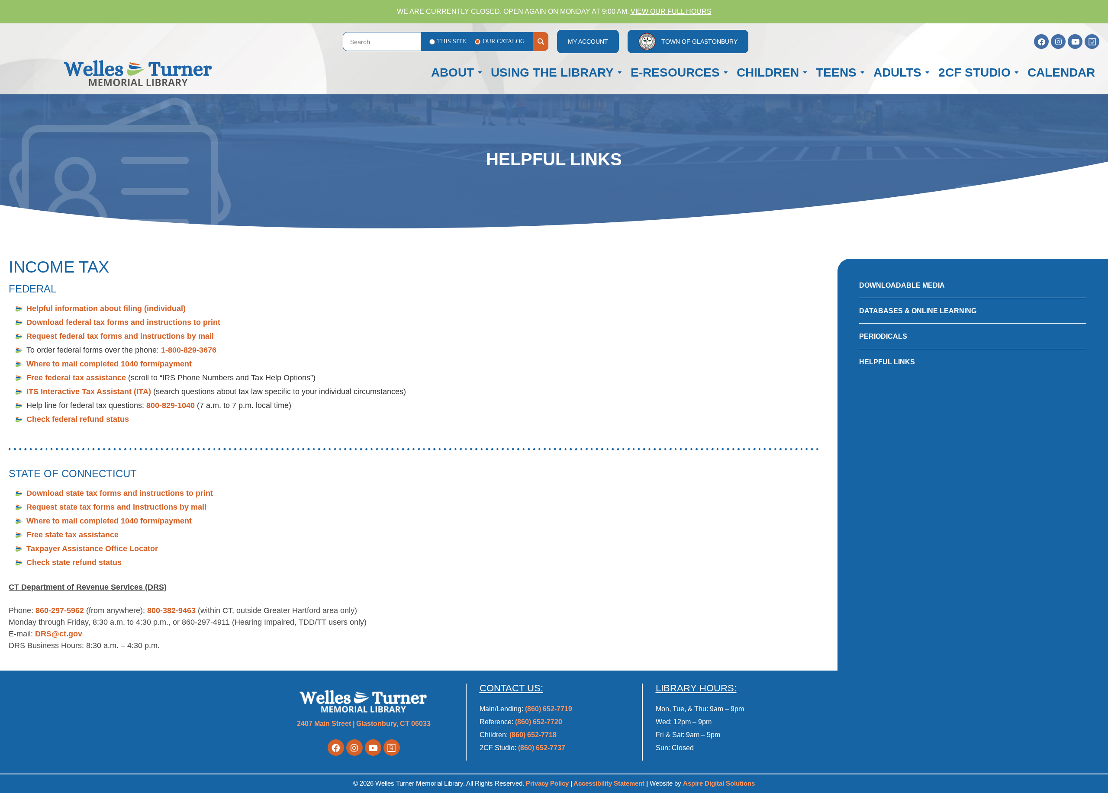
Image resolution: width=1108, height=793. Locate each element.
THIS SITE (451, 42)
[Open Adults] (927, 73)
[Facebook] (1041, 41)
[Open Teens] (862, 73)
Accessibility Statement (608, 783)
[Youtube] (1075, 41)
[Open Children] (805, 73)
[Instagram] (1058, 41)
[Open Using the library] (619, 73)
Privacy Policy (548, 783)
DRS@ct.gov (58, 633)
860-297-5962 (59, 610)
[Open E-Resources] (725, 73)
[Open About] (480, 73)
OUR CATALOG (504, 42)
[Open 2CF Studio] (1016, 73)
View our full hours (671, 11)
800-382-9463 (171, 610)
